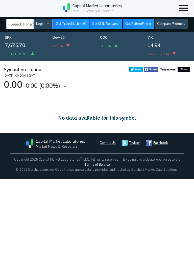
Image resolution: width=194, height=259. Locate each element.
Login (40, 23)
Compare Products (171, 23)
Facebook (160, 143)
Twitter (134, 143)
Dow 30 (59, 37)
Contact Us (108, 143)
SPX (8, 37)
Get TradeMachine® (71, 23)
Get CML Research (105, 23)
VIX (150, 37)
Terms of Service (97, 164)
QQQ (104, 37)
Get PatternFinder (138, 23)
